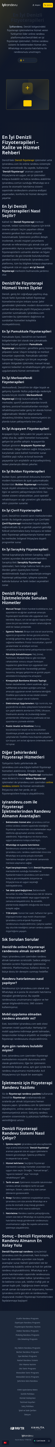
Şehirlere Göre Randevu (27, 1381)
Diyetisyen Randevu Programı (27, 1322)
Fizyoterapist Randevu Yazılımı (28, 1326)
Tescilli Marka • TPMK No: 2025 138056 (27, 1440)
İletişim (27, 1414)
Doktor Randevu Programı (27, 1331)
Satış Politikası (27, 1406)
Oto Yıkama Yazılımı (27, 1364)
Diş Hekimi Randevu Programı (27, 1348)
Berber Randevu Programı (27, 1352)
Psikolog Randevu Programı (27, 1335)
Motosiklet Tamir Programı (27, 1372)
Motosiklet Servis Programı (27, 1377)
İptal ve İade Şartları (27, 1410)
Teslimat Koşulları (27, 1402)
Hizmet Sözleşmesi (28, 1398)
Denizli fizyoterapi (24, 160)
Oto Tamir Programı (27, 1368)
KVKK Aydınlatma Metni (27, 1390)
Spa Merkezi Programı (27, 1356)
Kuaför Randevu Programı (27, 1318)
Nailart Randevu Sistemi (27, 1360)
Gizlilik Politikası (27, 1394)
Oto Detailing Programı (27, 1339)
